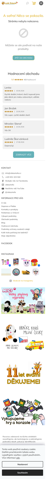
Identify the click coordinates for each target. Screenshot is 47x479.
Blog (3, 223)
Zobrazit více (23, 154)
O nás (3, 203)
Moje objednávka (8, 236)
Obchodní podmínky (9, 219)
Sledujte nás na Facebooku (16, 181)
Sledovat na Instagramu (23, 281)
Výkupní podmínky (8, 216)
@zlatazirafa (10, 192)
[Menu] (41, 3)
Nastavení (22, 464)
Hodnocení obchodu (23, 73)
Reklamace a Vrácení (10, 213)
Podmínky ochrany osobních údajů (15, 229)
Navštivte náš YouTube (14, 188)
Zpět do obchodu (23, 58)
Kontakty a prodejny (9, 209)
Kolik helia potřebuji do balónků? (14, 232)
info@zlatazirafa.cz (13, 173)
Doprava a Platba (8, 206)
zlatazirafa (9, 185)
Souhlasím (22, 472)
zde (18, 457)
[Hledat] (27, 3)
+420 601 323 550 (12, 177)
